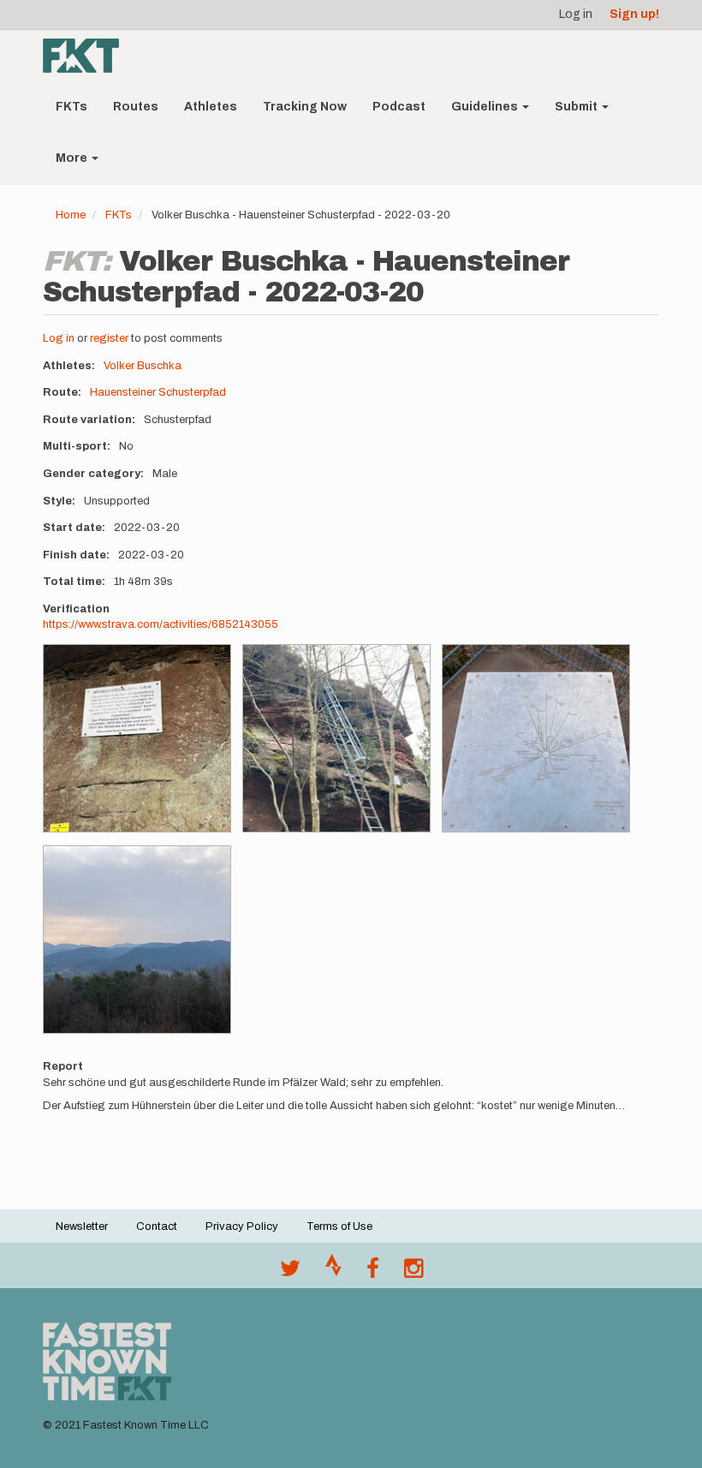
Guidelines (486, 106)
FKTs (71, 106)
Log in (575, 14)
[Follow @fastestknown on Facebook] (372, 1273)
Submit (577, 106)
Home (71, 215)
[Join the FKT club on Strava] (333, 1273)
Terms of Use (339, 1226)
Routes (135, 106)
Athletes (210, 106)
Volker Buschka (142, 366)
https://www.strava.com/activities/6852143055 (160, 624)
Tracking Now (305, 106)
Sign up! (634, 14)
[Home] (87, 56)
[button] (137, 738)
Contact (156, 1226)
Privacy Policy (241, 1226)
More (73, 158)
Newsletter (82, 1226)
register (109, 338)
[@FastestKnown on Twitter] (290, 1273)
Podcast (398, 106)
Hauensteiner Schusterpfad (158, 392)
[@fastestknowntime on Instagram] (413, 1273)
